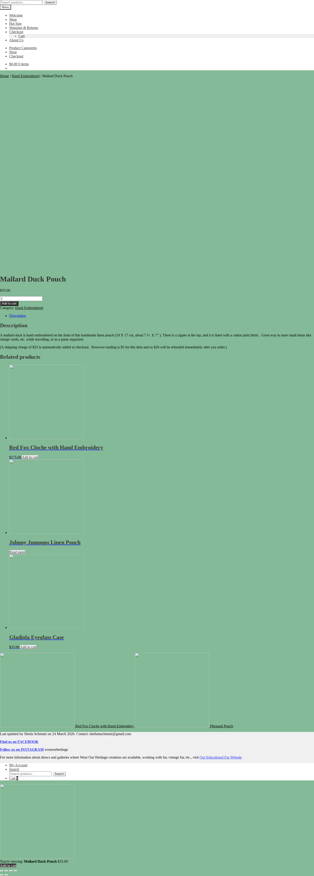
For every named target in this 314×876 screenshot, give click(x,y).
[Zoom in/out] (15, 871)
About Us (16, 40)
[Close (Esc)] (2, 871)
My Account (18, 765)
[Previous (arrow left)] (2, 875)
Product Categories (23, 48)
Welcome (16, 15)
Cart (21, 36)
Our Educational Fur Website (221, 757)
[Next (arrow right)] (6, 875)
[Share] (6, 871)
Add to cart (9, 303)
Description (17, 316)
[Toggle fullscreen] (11, 871)
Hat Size (15, 24)
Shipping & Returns (23, 28)
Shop (13, 19)
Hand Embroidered (26, 76)
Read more (17, 552)
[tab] (161, 316)
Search (50, 2)
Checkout (16, 32)
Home (4, 76)
